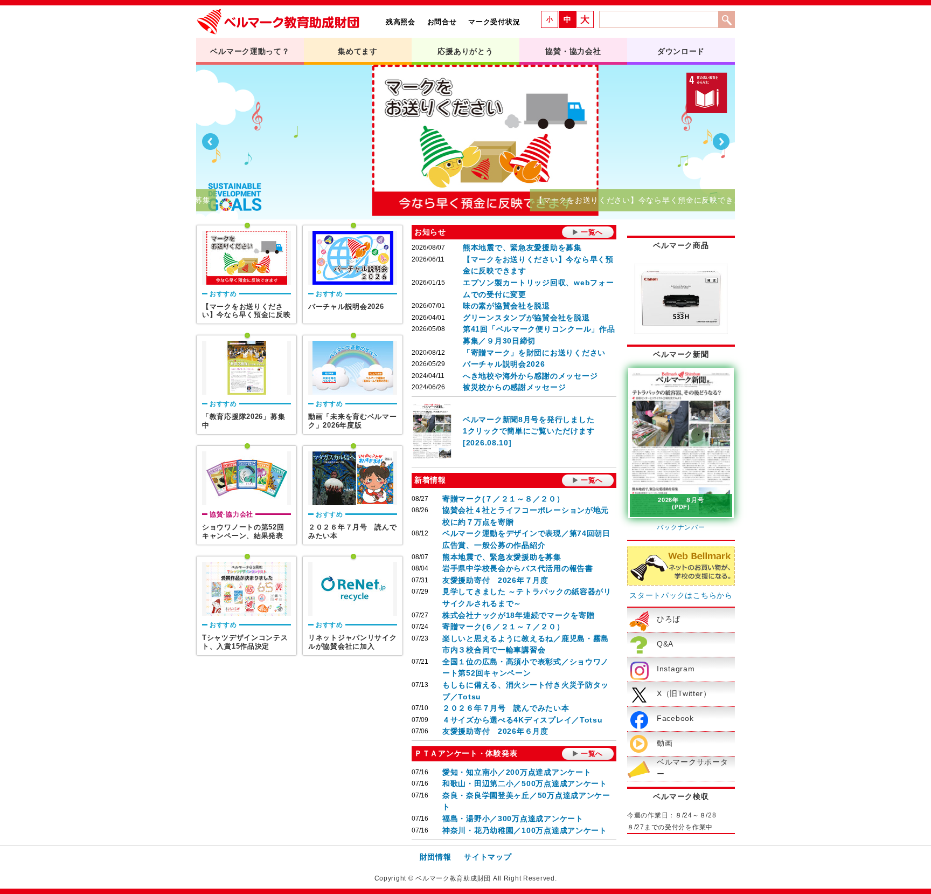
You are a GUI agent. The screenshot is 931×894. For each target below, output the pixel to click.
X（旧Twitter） (684, 693)
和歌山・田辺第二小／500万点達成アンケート (524, 783)
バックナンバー (681, 527)
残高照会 (400, 22)
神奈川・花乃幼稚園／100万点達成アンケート (524, 830)
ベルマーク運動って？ (249, 51)
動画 (664, 743)
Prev (210, 141)
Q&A (665, 643)
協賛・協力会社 (573, 51)
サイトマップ (487, 856)
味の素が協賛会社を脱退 (506, 305)
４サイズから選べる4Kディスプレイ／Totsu (522, 720)
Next (720, 141)
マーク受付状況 (494, 22)
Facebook (675, 718)
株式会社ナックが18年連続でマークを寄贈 (518, 615)
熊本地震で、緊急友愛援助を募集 (522, 247)
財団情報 (435, 856)
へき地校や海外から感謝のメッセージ (530, 376)
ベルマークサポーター (692, 768)
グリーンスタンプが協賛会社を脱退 (526, 317)
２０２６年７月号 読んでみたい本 (505, 708)
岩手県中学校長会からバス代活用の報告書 (517, 568)
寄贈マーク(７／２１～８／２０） (503, 498)
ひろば (668, 619)
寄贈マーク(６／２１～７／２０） (503, 626)
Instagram (675, 668)
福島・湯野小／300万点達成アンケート (512, 818)
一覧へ (592, 232)
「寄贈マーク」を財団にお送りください (534, 352)
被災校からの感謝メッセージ (514, 387)
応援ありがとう (465, 51)
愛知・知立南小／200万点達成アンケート (516, 772)
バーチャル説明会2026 (504, 364)
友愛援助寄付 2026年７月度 (495, 580)
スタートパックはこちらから (680, 595)
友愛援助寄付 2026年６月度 (495, 731)
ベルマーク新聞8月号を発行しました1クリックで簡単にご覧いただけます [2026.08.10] (528, 431)
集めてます (358, 51)
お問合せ (442, 22)
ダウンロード (681, 51)
